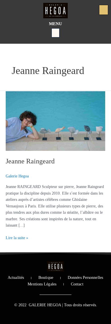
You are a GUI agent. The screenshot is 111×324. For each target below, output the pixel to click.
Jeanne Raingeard (30, 161)
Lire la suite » (17, 237)
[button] (55, 32)
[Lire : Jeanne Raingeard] (55, 120)
